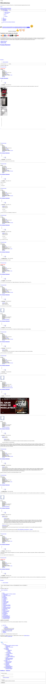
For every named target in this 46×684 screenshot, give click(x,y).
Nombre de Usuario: (4, 673)
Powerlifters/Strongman (9, 666)
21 (5, 316)
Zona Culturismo (6, 648)
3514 (6, 147)
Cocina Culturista (10, 653)
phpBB (6, 635)
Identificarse (6, 8)
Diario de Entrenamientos (9, 658)
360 (5, 71)
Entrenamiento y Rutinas (9, 655)
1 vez (7, 540)
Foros (3, 643)
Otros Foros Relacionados (7, 667)
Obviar (1, 6)
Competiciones (10, 650)
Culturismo (7, 649)
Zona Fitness (6, 660)
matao (1, 381)
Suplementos (7, 654)
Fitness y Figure (8, 665)
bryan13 (1, 313)
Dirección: (21, 585)
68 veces (7, 149)
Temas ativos (2, 8)
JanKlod (1, 165)
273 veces (11, 150)
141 (5, 246)
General (5, 644)
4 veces (7, 74)
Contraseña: (2, 675)
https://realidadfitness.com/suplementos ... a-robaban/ (25, 529)
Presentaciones (8, 646)
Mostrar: (2, 585)
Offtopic (7, 647)
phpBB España (10, 636)
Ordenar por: (12, 585)
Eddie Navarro (2, 243)
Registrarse (9, 8)
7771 (6, 167)
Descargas (9, 651)
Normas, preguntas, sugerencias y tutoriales (12, 645)
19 (5, 383)
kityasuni (1, 144)
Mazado (1, 535)
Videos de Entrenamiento (11, 656)
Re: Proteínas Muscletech (5, 174)
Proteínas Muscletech (5, 44)
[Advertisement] (23, 52)
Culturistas (7, 664)
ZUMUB (28, 27)
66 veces (7, 170)
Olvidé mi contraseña (6, 677)
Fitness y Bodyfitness (9, 661)
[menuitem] (6, 10)
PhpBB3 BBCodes (26, 635)
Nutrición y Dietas (8, 652)
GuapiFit (1, 69)
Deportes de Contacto (9, 668)
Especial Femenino (8, 662)
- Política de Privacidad (3, 41)
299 (5, 537)
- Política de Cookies (3, 42)
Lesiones (7, 657)
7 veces (11, 270)
